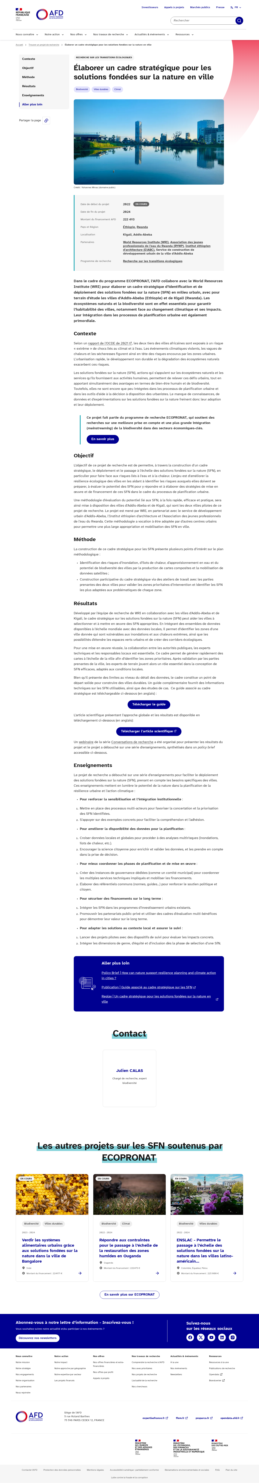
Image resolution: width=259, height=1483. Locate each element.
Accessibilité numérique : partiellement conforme (134, 1470)
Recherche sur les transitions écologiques (104, 57)
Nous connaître (25, 34)
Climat (117, 89)
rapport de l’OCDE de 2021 (108, 343)
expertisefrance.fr (154, 1418)
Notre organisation (25, 1380)
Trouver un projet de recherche (44, 45)
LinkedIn (222, 1337)
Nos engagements (25, 1374)
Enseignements (33, 95)
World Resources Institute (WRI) (146, 242)
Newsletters (176, 1374)
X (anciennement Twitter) (201, 1337)
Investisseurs (150, 7)
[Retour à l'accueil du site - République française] (58, 15)
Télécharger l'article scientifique (147, 731)
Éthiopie (129, 227)
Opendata (214, 1374)
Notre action (52, 34)
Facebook (190, 1337)
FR (236, 7)
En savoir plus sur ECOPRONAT (129, 1295)
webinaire (86, 742)
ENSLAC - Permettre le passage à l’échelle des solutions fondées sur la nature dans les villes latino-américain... (205, 1251)
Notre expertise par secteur (67, 1374)
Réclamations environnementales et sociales (187, 1470)
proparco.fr (202, 1418)
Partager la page (46, 120)
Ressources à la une (219, 1362)
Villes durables (101, 89)
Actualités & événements (150, 34)
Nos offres (76, 34)
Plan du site (231, 1470)
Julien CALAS (129, 1071)
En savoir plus (102, 439)
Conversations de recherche (132, 742)
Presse (220, 7)
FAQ (217, 1470)
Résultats (28, 86)
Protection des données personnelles (62, 1470)
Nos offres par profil (103, 1372)
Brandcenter (215, 1380)
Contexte (28, 59)
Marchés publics (200, 7)
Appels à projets (174, 7)
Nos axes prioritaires (142, 1368)
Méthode (28, 77)
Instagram (232, 1337)
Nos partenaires (23, 1386)
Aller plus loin (32, 104)
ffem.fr (180, 1418)
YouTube (211, 1337)
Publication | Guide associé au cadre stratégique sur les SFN (147, 987)
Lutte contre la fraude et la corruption (129, 1477)
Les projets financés (64, 1380)
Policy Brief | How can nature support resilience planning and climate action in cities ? (159, 975)
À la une (174, 1362)
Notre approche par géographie (70, 1368)
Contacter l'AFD (29, 1470)
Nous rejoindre (23, 1392)
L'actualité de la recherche (144, 1380)
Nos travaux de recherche (108, 34)
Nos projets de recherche (144, 1374)
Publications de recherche (222, 1368)
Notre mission (23, 1362)
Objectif (28, 68)
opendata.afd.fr (230, 1418)
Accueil (19, 45)
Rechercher (239, 20)
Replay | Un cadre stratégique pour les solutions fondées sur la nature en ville (156, 999)
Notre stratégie (23, 1368)
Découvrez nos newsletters (38, 1338)
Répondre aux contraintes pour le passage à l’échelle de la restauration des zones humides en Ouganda (128, 1248)
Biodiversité (82, 89)
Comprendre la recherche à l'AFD (148, 1362)
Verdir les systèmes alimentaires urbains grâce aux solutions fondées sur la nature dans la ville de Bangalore (50, 1251)
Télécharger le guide (149, 704)
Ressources (183, 34)
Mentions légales (95, 1470)
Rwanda (142, 227)
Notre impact (60, 1362)
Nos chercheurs (139, 1386)
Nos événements (178, 1368)
